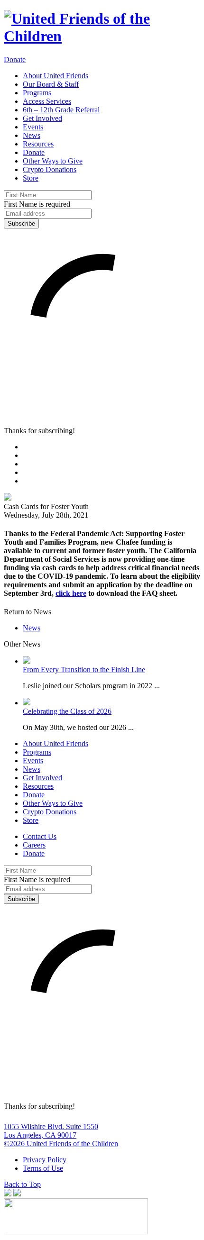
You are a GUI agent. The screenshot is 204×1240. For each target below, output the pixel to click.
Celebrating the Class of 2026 (67, 711)
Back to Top (22, 1184)
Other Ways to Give (53, 161)
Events (33, 127)
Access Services (47, 101)
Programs (37, 93)
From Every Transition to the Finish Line (84, 670)
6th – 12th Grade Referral (61, 110)
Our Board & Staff (51, 84)
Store (30, 178)
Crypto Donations (49, 169)
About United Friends (55, 76)
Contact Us (39, 836)
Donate (15, 59)
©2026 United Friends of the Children (61, 1144)
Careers (34, 845)
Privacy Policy (44, 1160)
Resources (38, 144)
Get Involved (42, 118)
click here (71, 593)
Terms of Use (43, 1168)
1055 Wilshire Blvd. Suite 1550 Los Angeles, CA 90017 (51, 1130)
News (31, 135)
